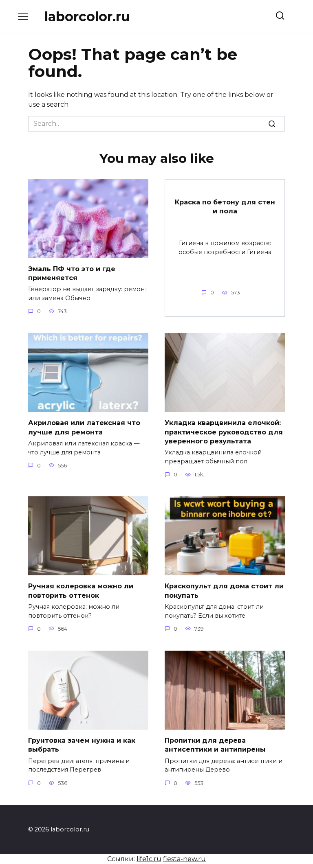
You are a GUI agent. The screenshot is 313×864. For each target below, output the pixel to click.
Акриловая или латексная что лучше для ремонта (84, 427)
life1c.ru (149, 859)
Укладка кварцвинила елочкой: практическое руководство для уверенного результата (224, 432)
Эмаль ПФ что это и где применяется (71, 273)
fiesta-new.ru (184, 859)
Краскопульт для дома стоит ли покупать (224, 590)
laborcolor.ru (87, 16)
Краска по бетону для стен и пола (225, 206)
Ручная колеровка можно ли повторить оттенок (80, 590)
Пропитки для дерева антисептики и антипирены (215, 745)
